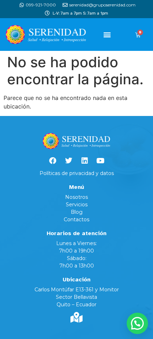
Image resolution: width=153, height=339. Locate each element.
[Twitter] (69, 161)
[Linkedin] (85, 161)
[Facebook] (53, 161)
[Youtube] (101, 161)
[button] (107, 35)
